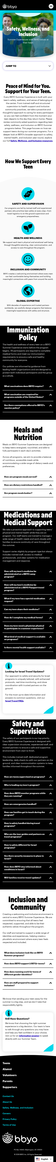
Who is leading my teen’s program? (22, 785)
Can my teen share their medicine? (21, 609)
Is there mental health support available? (25, 647)
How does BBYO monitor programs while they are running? (25, 794)
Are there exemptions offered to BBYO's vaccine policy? (24, 406)
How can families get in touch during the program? (24, 813)
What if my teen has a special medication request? (24, 599)
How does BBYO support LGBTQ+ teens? (24, 963)
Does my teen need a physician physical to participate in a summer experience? (24, 627)
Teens (6, 1063)
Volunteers (10, 1075)
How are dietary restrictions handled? (23, 485)
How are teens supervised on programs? (24, 776)
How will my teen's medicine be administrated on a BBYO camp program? (20, 574)
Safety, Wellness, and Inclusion (18, 1107)
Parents (8, 1081)
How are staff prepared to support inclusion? (21, 984)
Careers (7, 1113)
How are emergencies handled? (20, 804)
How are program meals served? (20, 476)
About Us (7, 1102)
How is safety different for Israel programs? (20, 846)
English (44, 1159)
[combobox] (44, 1159)
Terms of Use (9, 1125)
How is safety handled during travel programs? (22, 824)
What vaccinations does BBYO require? (24, 386)
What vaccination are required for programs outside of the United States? (24, 395)
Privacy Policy (10, 1119)
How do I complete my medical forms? (23, 617)
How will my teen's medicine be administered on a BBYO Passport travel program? (24, 587)
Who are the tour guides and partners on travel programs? (24, 835)
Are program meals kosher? (18, 493)
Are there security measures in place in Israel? (24, 857)
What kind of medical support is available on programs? (24, 638)
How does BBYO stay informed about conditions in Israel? (22, 868)
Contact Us (8, 1096)
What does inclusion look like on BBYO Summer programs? (23, 954)
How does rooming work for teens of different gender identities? (22, 973)
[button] (51, 6)
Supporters (10, 1087)
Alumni (7, 1069)
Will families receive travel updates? (22, 877)
